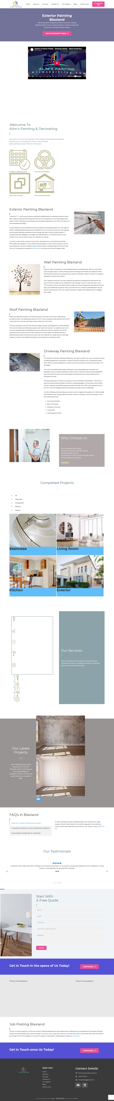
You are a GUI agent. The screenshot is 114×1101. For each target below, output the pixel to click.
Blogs (44, 1084)
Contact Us (46, 1079)
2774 (18, 216)
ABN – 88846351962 (57, 1099)
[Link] (15, 4)
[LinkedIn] (84, 1085)
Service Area (46, 1087)
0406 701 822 (82, 1076)
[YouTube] (78, 1085)
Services (45, 1077)
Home (44, 1072)
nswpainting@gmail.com (86, 1080)
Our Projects (46, 1082)
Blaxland (36, 248)
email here (75, 1036)
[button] (53, 883)
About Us (45, 1074)
